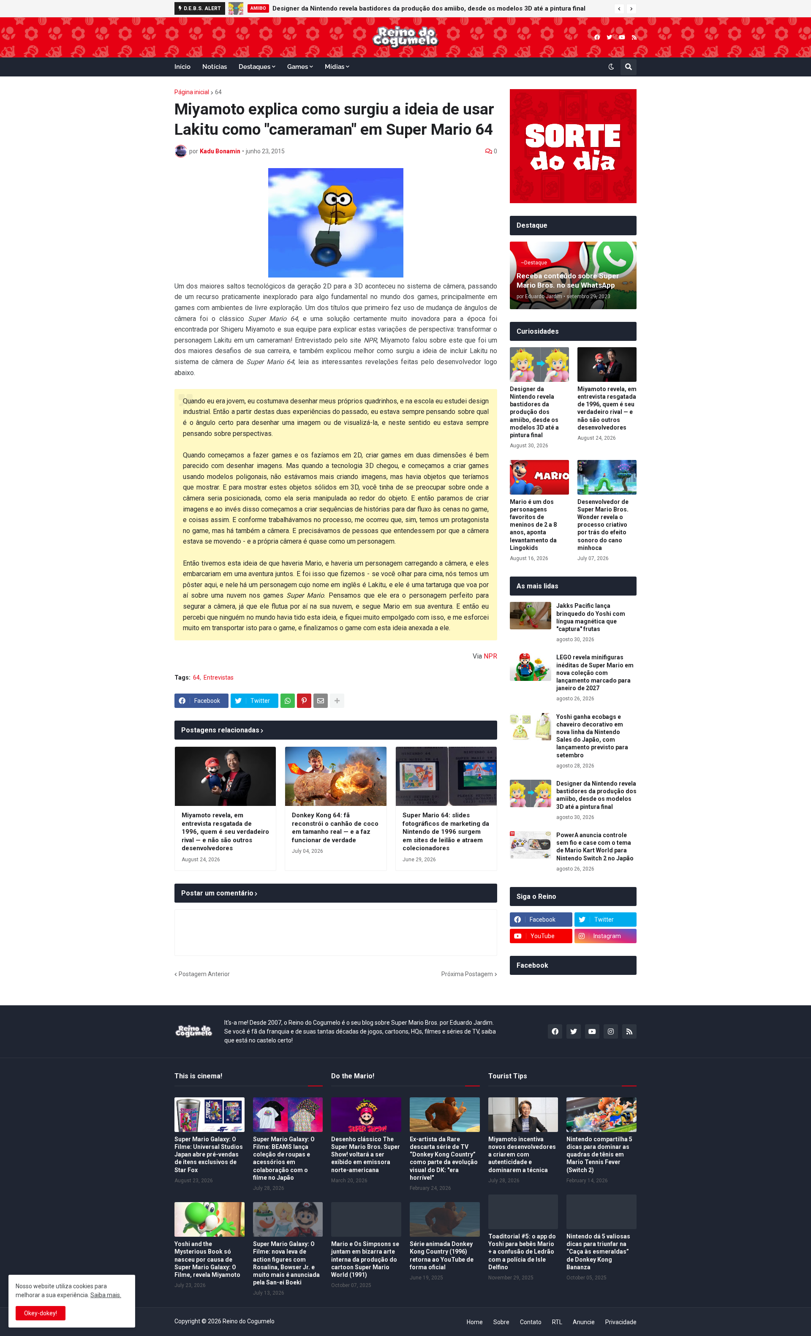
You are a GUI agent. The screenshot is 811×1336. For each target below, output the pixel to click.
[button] (619, 9)
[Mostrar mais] (337, 701)
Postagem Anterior (204, 974)
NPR (490, 656)
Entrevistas (219, 677)
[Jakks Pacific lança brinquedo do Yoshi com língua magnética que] (236, 8)
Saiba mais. (105, 1295)
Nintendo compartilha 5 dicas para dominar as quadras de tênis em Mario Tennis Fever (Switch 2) (599, 1154)
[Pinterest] (304, 701)
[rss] (634, 37)
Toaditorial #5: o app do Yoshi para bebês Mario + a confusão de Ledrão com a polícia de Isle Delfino (522, 1252)
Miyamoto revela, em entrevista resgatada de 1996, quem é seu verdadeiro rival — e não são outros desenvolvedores (225, 831)
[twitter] (609, 37)
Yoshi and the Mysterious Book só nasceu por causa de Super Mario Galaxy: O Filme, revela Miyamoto (207, 1259)
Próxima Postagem (467, 974)
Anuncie (584, 1322)
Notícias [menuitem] (214, 67)
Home (475, 1322)
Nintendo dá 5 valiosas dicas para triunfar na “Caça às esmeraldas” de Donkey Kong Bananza (598, 1252)
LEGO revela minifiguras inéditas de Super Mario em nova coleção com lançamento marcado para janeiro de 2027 (595, 672)
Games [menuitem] (297, 67)
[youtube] (622, 37)
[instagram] (611, 1031)
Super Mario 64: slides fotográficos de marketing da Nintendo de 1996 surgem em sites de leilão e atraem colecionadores (446, 831)
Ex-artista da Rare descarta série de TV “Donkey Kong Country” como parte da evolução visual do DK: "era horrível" (444, 1158)
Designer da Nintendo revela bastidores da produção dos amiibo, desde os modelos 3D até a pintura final (534, 412)
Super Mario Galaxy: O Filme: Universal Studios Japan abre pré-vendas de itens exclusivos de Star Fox (208, 1154)
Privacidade (621, 1322)
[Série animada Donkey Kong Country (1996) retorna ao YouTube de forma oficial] (445, 1219)
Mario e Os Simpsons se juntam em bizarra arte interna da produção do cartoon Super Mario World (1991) (365, 1259)
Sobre (501, 1322)
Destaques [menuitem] (254, 67)
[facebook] (597, 37)
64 (218, 92)
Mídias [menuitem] (334, 67)
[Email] (320, 701)
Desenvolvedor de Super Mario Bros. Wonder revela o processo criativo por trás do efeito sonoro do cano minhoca (603, 524)
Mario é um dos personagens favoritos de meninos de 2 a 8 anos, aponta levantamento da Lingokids (533, 524)
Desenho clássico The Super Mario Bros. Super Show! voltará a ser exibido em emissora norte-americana (365, 1154)
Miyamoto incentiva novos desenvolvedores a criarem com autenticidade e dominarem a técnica (522, 1154)
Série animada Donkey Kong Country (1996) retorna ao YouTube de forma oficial (442, 1256)
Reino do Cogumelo (249, 1321)
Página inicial (191, 92)
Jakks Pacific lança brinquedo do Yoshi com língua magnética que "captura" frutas (416, 8)
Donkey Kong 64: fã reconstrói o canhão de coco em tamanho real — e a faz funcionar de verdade (335, 827)
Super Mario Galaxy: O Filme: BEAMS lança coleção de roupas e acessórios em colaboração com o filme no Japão (284, 1158)
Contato (531, 1322)
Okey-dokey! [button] (40, 1313)
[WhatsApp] (287, 701)
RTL (557, 1322)
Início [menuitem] (182, 67)
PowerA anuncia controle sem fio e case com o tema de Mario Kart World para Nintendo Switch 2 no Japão (595, 847)
